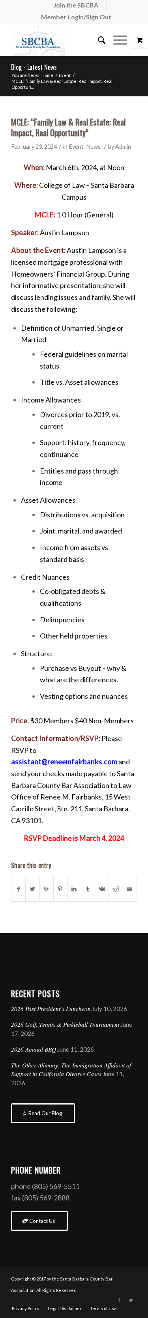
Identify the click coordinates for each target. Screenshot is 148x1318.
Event (65, 75)
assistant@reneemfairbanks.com (64, 761)
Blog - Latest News (34, 67)
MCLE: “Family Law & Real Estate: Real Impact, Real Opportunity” (68, 127)
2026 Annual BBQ (33, 1049)
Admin (123, 146)
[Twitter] (131, 1300)
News (93, 146)
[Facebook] (119, 1300)
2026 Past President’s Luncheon (51, 1009)
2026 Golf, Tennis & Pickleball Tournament (65, 1024)
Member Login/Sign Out (76, 17)
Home (47, 75)
